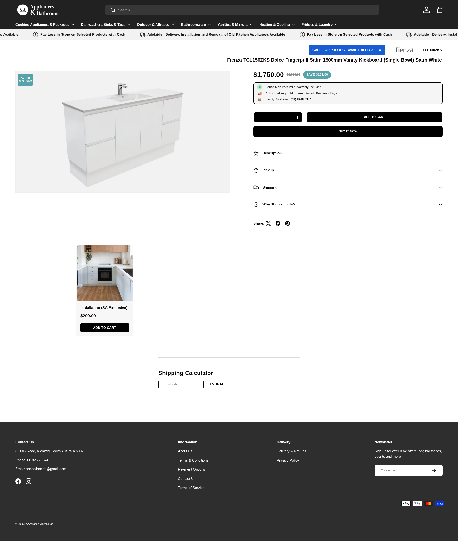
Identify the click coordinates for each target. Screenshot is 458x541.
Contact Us (187, 479)
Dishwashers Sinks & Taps (103, 24)
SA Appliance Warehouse (38, 523)
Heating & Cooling (274, 24)
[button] (440, 10)
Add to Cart (104, 328)
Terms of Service (191, 488)
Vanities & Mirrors (233, 24)
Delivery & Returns (291, 451)
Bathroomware (193, 24)
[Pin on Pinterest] (287, 223)
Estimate (218, 384)
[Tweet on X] (268, 223)
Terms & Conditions (193, 460)
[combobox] (242, 10)
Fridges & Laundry (317, 24)
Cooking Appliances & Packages (42, 24)
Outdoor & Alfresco (153, 24)
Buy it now (348, 131)
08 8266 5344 (37, 460)
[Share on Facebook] (278, 223)
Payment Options (191, 469)
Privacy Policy (288, 460)
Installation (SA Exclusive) (103, 308)
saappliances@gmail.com (46, 469)
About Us (185, 451)
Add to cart (374, 117)
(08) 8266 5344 (301, 99)
